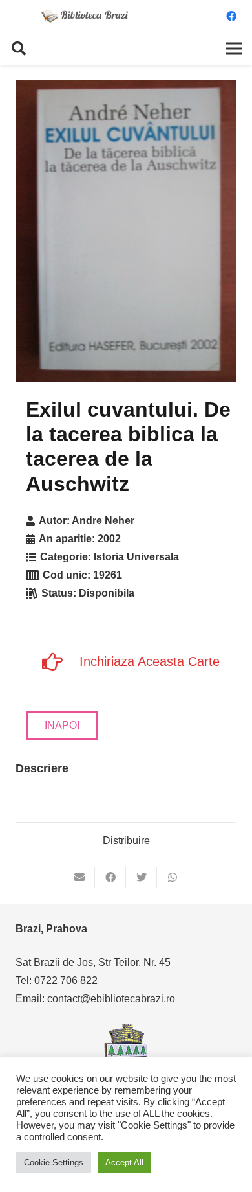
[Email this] (79, 877)
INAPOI (62, 725)
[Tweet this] (141, 877)
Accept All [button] (124, 1162)
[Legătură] (84, 16)
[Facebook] (231, 16)
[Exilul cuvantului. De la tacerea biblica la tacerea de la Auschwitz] (126, 231)
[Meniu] (234, 48)
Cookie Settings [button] (53, 1162)
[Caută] (18, 48)
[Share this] (110, 877)
